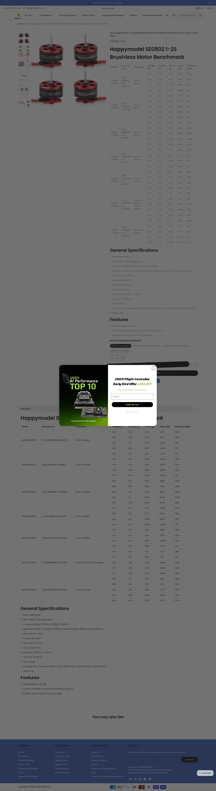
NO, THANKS (132, 412)
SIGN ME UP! (132, 404)
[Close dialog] (154, 368)
